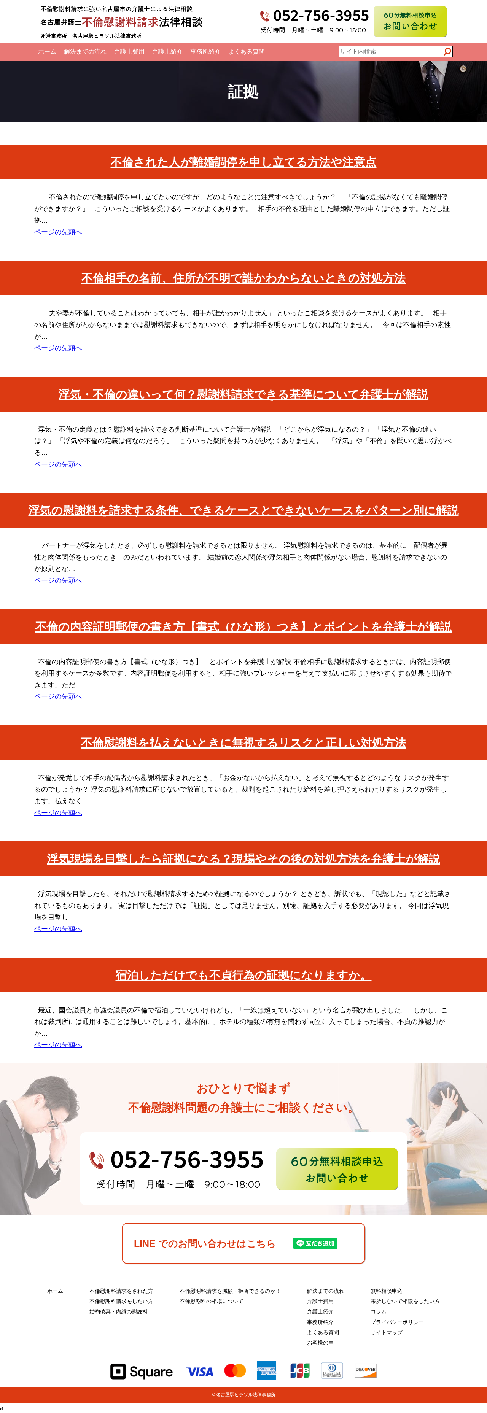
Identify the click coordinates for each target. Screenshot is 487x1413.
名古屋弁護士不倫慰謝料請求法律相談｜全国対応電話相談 (121, 21)
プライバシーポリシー (397, 1322)
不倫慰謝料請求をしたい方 (121, 1301)
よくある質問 (246, 51)
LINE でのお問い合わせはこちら (205, 1243)
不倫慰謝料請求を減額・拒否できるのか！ (230, 1291)
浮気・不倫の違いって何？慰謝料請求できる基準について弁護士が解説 (243, 394)
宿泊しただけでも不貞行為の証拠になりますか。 (244, 975)
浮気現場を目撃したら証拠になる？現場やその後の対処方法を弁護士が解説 (243, 858)
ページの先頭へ (58, 232)
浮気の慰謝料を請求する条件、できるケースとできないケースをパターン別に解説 (244, 510)
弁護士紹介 (167, 51)
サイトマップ (387, 1332)
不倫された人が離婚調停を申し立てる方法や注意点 (244, 162)
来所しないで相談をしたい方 (405, 1301)
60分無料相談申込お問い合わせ (410, 21)
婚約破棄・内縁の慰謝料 (118, 1311)
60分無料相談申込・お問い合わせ (243, 1168)
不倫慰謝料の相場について (212, 1301)
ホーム (47, 51)
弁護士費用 (129, 51)
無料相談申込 (387, 1291)
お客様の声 (320, 1343)
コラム (379, 1311)
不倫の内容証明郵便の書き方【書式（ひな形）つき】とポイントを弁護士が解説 (243, 626)
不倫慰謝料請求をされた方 (121, 1291)
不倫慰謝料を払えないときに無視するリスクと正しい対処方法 (243, 742)
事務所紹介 (205, 51)
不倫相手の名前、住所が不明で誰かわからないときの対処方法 (243, 278)
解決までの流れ (85, 51)
